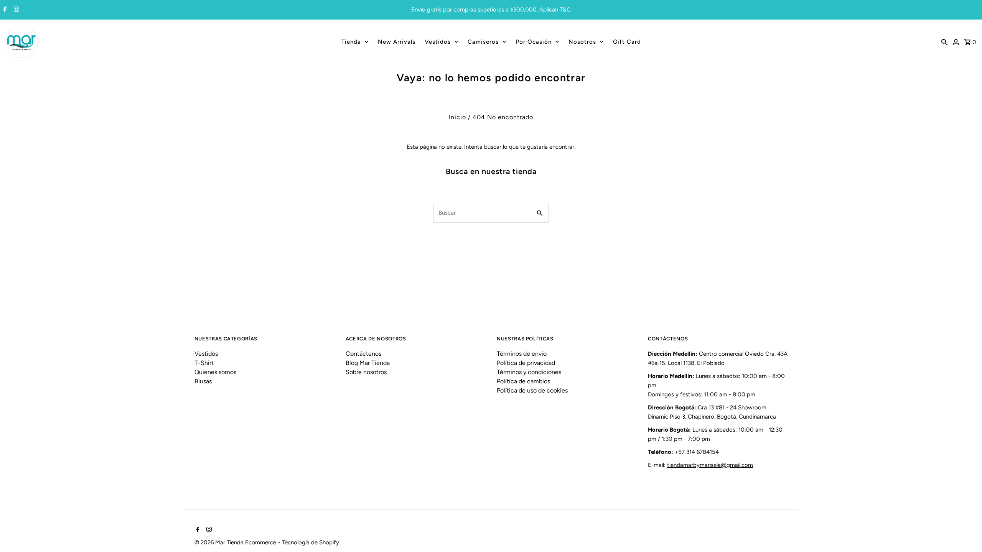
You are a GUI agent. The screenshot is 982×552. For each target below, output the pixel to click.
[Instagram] (15, 10)
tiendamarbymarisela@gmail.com (710, 465)
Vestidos (438, 41)
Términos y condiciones (529, 372)
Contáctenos (363, 353)
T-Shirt (204, 362)
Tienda (351, 41)
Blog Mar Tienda (368, 362)
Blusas (203, 381)
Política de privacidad (526, 362)
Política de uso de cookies (532, 390)
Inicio (457, 117)
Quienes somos (215, 372)
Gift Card (627, 41)
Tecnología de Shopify (310, 542)
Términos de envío (522, 353)
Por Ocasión (534, 41)
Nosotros (582, 41)
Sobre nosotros (366, 372)
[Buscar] (944, 41)
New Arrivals (396, 41)
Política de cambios (523, 381)
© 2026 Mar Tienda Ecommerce (236, 542)
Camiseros (483, 41)
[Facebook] (4, 10)
